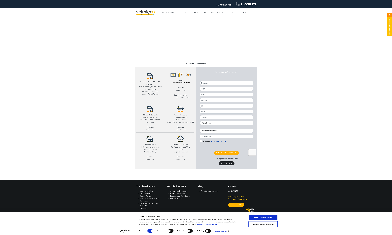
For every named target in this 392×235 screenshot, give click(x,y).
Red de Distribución (177, 198)
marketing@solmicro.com (238, 196)
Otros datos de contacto (237, 199)
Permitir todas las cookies (263, 217)
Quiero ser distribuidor (178, 191)
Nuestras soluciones (177, 194)
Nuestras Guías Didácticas (149, 198)
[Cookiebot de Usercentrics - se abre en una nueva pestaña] (125, 231)
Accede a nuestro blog (209, 191)
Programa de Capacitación (180, 196)
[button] (174, 12)
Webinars (143, 206)
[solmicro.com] (145, 12)
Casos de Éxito (145, 194)
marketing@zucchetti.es (181, 83)
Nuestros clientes (146, 191)
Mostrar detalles (221, 231)
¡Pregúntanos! (236, 205)
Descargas (144, 201)
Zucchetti (143, 208)
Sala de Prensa (145, 196)
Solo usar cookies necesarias (263, 224)
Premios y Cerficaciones (149, 203)
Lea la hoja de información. (207, 224)
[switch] (171, 231)
